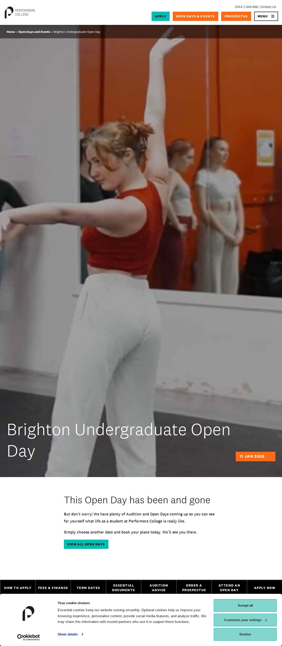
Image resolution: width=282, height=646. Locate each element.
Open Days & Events (195, 16)
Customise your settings (243, 620)
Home (11, 32)
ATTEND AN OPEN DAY (229, 587)
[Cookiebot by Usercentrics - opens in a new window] (28, 637)
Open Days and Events (34, 32)
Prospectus (236, 16)
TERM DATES (88, 588)
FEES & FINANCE (53, 588)
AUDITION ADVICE (159, 587)
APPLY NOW (264, 588)
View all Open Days (86, 544)
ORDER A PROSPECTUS (194, 587)
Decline (245, 634)
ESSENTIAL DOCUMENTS (123, 587)
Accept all (245, 605)
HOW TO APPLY (18, 588)
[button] (266, 16)
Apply (160, 16)
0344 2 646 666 (246, 7)
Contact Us (268, 7)
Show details (68, 634)
